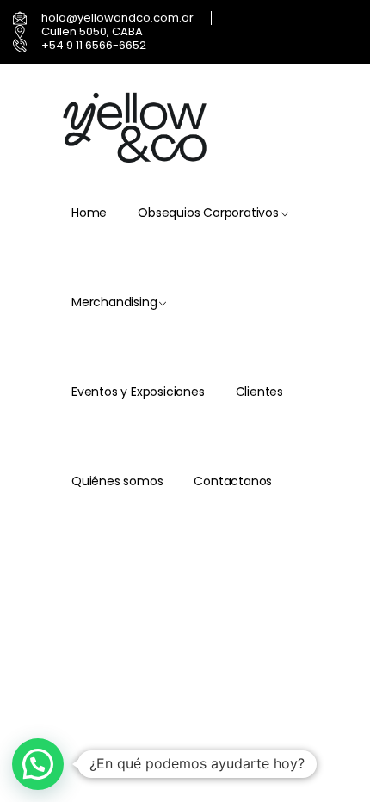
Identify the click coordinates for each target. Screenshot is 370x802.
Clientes (259, 391)
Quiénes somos (117, 481)
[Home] (136, 128)
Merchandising (114, 302)
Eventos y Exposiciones (138, 391)
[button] (38, 764)
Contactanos (233, 481)
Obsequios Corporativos (208, 212)
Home (89, 212)
